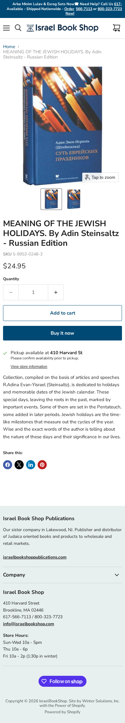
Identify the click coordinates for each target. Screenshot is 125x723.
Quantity (11, 279)
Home (9, 46)
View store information (29, 367)
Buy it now (62, 333)
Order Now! (69, 11)
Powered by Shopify (62, 712)
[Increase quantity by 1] (56, 292)
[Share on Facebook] (7, 464)
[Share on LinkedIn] (30, 464)
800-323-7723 (110, 8)
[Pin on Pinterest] (42, 464)
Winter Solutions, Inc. (101, 701)
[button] (51, 199)
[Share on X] (19, 464)
